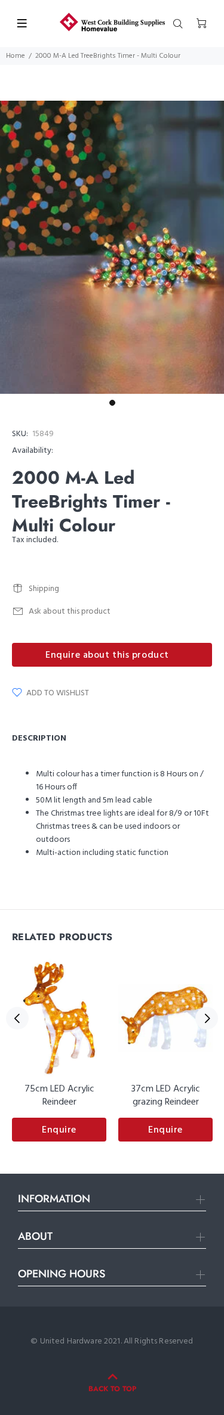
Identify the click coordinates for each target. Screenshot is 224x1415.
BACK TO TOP (112, 1388)
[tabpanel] (112, 247)
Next (206, 1018)
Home (15, 56)
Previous (17, 1018)
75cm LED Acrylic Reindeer (59, 1095)
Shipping (44, 589)
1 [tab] (112, 403)
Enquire (59, 1130)
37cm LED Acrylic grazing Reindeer (165, 1095)
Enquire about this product (107, 655)
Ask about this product (70, 611)
